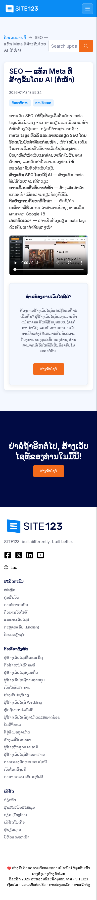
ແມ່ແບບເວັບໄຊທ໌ (16, 619)
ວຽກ (15, 814)
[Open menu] (87, 8)
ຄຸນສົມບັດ (11, 597)
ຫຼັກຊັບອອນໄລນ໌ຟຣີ (18, 709)
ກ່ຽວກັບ (10, 799)
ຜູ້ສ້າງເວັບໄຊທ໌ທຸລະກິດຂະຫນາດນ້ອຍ (32, 717)
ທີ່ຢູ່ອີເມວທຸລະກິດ (17, 732)
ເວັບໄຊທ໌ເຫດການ (17, 687)
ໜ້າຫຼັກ (9, 590)
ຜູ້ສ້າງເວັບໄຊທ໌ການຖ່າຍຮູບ (24, 680)
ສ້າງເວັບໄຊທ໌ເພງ (16, 694)
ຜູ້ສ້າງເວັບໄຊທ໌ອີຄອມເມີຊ (23, 657)
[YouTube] (41, 555)
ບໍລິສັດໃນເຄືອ (14, 822)
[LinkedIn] (30, 555)
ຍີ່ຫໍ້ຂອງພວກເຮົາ (16, 837)
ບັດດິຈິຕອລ (12, 724)
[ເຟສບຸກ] (8, 555)
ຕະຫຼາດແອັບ (21, 627)
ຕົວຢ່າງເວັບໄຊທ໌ (16, 612)
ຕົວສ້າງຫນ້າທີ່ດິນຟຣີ (19, 665)
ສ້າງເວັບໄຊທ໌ (48, 369)
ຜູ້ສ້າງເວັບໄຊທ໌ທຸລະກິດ (21, 672)
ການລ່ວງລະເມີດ (59, 885)
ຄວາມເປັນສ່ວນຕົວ (33, 885)
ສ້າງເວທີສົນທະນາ (17, 739)
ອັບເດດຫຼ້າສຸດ (14, 634)
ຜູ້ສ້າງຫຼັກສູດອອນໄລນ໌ (21, 747)
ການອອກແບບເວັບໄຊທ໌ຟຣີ (23, 776)
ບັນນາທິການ (20, 103)
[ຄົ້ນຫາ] (86, 46)
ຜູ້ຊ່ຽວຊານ (12, 829)
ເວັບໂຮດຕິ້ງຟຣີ (15, 769)
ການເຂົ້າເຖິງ (82, 885)
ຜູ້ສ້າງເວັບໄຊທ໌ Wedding (23, 702)
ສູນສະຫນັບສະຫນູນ (19, 807)
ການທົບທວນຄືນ (16, 604)
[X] (19, 555)
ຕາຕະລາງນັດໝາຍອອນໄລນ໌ (25, 762)
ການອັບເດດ (43, 103)
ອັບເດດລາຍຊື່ (15, 37)
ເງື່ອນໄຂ (12, 885)
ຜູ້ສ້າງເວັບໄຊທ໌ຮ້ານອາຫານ (24, 754)
